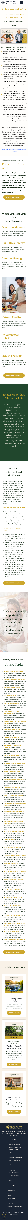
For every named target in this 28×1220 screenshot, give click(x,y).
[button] (21, 2)
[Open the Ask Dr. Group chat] (4, 1216)
